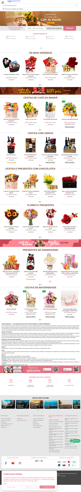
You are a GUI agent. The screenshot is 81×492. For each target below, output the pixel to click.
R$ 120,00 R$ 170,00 (49, 386)
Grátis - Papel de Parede (54, 451)
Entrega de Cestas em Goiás (71, 448)
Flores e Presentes (40, 205)
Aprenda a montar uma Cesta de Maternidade (56, 442)
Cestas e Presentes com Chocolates (30, 168)
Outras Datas (19, 418)
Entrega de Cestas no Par (71, 438)
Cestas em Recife (65, 407)
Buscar (69, 28)
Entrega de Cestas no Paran (71, 431)
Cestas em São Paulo (7, 406)
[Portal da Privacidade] (39, 461)
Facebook (5, 463)
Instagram (19, 463)
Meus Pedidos (36, 423)
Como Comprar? (36, 427)
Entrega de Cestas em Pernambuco (70, 444)
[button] (39, 25)
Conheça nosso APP (53, 425)
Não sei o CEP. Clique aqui (54, 28)
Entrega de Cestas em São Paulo (72, 421)
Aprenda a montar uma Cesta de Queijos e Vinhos (56, 434)
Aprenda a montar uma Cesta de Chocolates (56, 448)
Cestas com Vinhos (40, 133)
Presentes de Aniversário (40, 250)
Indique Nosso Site (5, 425)
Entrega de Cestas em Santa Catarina (71, 433)
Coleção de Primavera (21, 420)
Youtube (13, 463)
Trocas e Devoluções (37, 425)
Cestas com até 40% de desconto (56, 421)
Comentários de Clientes (54, 450)
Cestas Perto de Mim (40, 398)
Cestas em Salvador (34, 406)
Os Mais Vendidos (40, 53)
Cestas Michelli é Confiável (6, 423)
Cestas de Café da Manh (40, 97)
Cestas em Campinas (20, 406)
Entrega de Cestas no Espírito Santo (71, 429)
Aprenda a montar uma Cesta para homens (56, 432)
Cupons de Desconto (53, 423)
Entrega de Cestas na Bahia (71, 446)
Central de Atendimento (38, 420)
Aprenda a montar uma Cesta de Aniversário (56, 440)
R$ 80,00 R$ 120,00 (30, 386)
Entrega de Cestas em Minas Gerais (71, 426)
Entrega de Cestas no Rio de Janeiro (71, 424)
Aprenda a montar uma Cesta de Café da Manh (56, 445)
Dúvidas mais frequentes (38, 418)
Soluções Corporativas (6, 420)
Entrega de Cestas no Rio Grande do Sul (72, 436)
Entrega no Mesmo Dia (54, 419)
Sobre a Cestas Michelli (6, 418)
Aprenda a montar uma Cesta (55, 426)
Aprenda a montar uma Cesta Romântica (55, 429)
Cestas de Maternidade (40, 287)
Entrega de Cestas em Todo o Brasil (71, 419)
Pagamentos (3, 427)
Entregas (35, 422)
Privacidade (3, 422)
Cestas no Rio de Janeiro (51, 406)
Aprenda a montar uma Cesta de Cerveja (56, 437)
